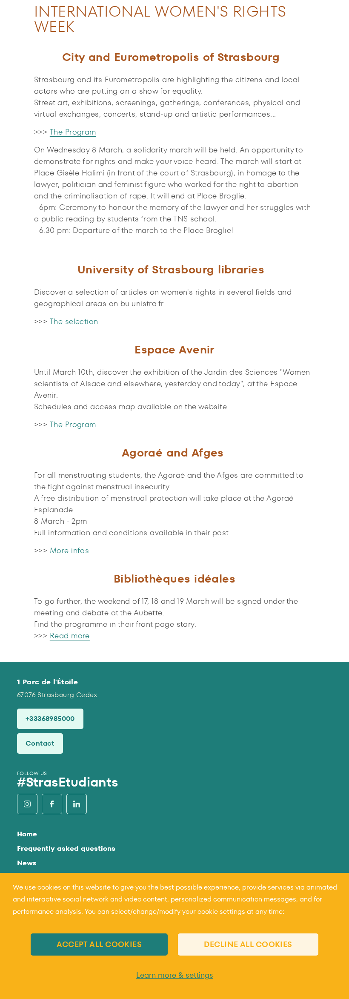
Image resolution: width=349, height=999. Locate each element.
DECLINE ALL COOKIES (248, 944)
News (27, 863)
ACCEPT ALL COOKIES (99, 944)
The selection (74, 321)
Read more (70, 635)
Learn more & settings (174, 975)
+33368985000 (50, 718)
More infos (71, 550)
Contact (40, 743)
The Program (73, 131)
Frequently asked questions (66, 848)
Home (27, 834)
